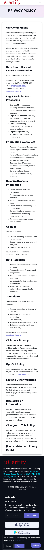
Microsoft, (33, 471)
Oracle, (6, 474)
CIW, (28, 474)
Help (37, 545)
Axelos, (13, 476)
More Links (9, 501)
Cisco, (13, 474)
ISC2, (38, 474)
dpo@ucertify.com (18, 86)
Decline (8, 546)
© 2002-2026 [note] (22, 488)
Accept (19, 546)
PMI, (33, 474)
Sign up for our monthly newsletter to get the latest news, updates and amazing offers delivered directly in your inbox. (22, 507)
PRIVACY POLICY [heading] (22, 11)
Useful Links (10, 497)
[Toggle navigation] (40, 3)
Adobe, (6, 476)
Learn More (19, 540)
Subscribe (31, 515)
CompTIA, (20, 474)
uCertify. (24, 487)
